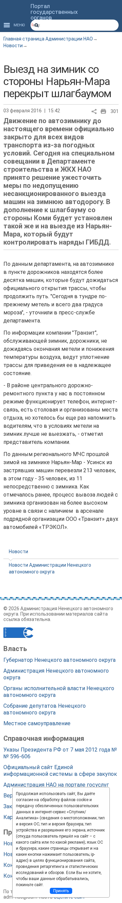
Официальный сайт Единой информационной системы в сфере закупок (60, 770)
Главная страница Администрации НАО (48, 38)
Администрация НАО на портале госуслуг (56, 785)
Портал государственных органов (54, 12)
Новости (13, 45)
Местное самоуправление (36, 723)
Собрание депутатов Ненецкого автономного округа (44, 709)
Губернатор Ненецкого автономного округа (59, 660)
